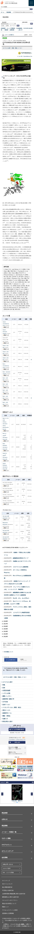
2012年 (6, 636)
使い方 (20, 30)
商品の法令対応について (9, 903)
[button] (32, 794)
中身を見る (14, 800)
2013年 (6, 634)
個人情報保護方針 (7, 887)
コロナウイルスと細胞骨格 (20, 567)
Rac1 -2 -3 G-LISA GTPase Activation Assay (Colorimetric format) (6, 424)
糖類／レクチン (7, 696)
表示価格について (8, 651)
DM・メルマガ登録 (8, 872)
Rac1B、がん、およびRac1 (21, 598)
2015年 (6, 629)
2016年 (6, 626)
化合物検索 (19, 28)
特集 (13, 48)
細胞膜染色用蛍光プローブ (20, 558)
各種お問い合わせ (8, 864)
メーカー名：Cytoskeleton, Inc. (24, 56)
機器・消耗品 (6, 716)
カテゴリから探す (7, 48)
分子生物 (5, 701)
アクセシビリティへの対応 (10, 910)
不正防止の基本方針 (8, 890)
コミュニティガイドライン (10, 900)
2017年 (6, 623)
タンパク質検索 (11, 28)
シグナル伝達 (6, 693)
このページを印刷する (9, 34)
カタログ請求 (6, 868)
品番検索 (12, 30)
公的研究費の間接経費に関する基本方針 (13, 893)
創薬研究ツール (7, 713)
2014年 (6, 631)
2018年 (6, 621)
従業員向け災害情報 (8, 913)
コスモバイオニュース (20, 739)
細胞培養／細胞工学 (8, 699)
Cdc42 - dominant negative (5, 331)
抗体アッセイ (6, 704)
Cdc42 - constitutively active (6, 323)
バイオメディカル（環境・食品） (12, 707)
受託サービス (6, 710)
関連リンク (5, 907)
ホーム (2, 12)
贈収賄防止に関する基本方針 (10, 897)
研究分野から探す (7, 721)
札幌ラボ (5, 718)
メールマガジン (12, 739)
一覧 (32, 782)
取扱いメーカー (18, 48)
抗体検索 (3, 28)
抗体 (4, 687)
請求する (20, 800)
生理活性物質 (6, 690)
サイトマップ (6, 880)
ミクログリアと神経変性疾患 (21, 612)
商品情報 (9, 12)
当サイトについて (7, 884)
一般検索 (6, 30)
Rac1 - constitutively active (6, 365)
